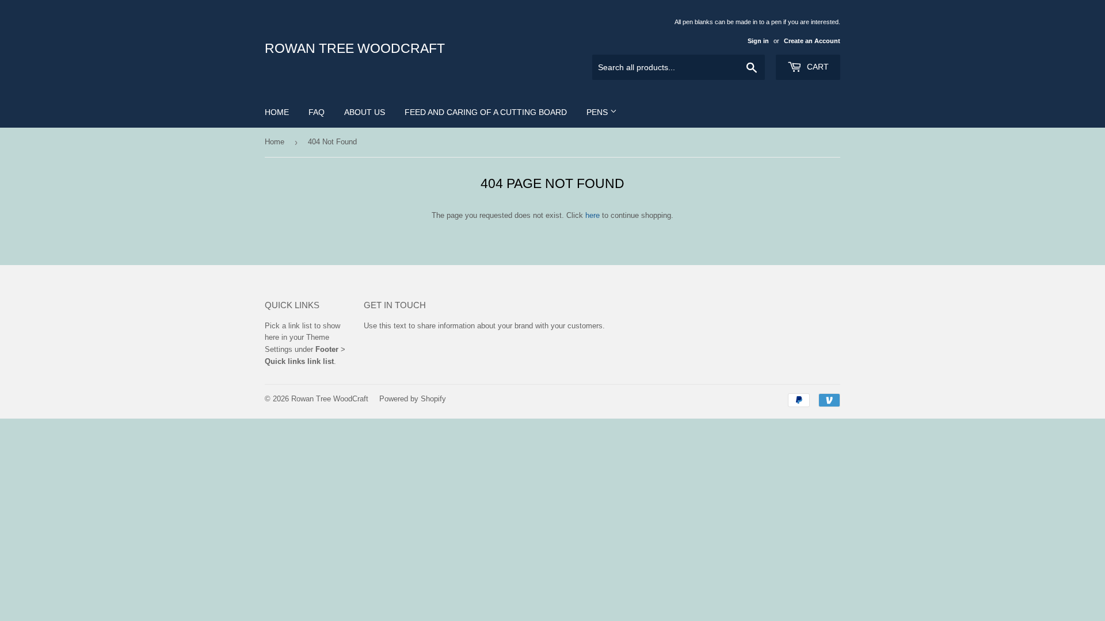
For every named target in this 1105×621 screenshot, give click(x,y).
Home (277, 112)
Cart (817, 66)
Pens (598, 112)
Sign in (758, 40)
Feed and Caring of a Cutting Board (486, 112)
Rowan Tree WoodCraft (355, 48)
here (592, 215)
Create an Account (812, 40)
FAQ (316, 112)
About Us (364, 112)
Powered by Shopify (412, 398)
